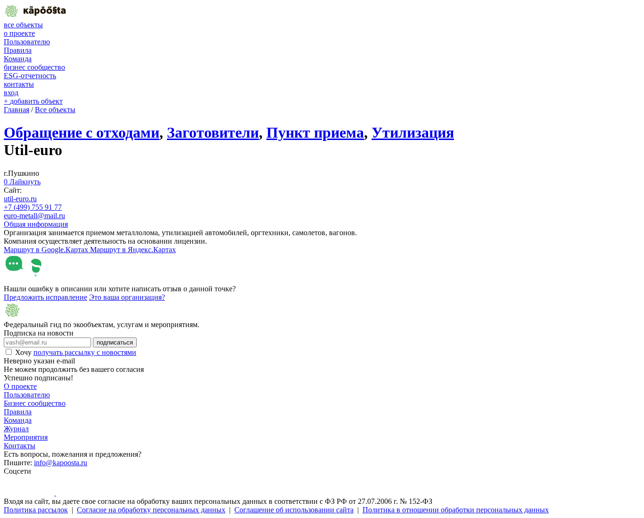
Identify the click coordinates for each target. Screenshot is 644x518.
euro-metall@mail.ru (34, 216)
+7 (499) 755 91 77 (33, 207)
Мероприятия (26, 437)
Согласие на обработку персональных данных (151, 510)
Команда (18, 59)
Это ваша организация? (127, 297)
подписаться (115, 342)
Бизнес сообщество (35, 403)
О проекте (20, 386)
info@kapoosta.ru (60, 463)
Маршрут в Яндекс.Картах (133, 250)
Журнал (16, 429)
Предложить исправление (45, 297)
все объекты (23, 25)
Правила (18, 50)
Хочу (75, 352)
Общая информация (36, 224)
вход (11, 93)
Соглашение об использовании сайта (294, 510)
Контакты (19, 446)
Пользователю (27, 42)
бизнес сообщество (34, 67)
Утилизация (413, 132)
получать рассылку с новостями (84, 352)
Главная (16, 110)
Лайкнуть (22, 182)
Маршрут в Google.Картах (47, 250)
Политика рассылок (36, 510)
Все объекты (55, 110)
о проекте (19, 33)
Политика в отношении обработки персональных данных (456, 510)
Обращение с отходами (81, 132)
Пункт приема (315, 132)
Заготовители (213, 132)
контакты (19, 84)
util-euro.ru (20, 199)
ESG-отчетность (30, 76)
